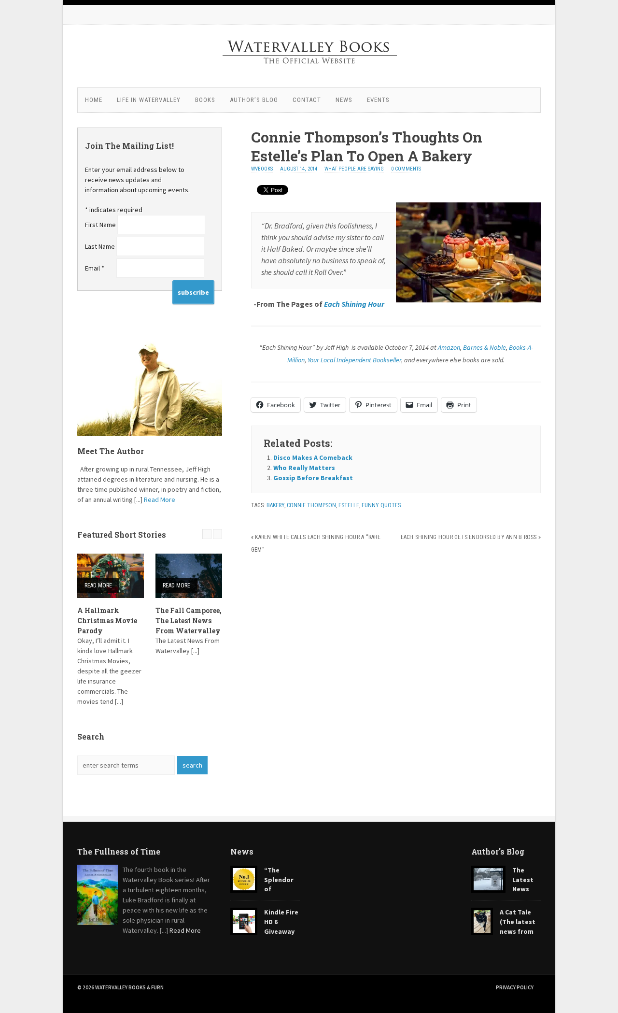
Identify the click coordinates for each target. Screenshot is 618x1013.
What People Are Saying (354, 169)
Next (217, 534)
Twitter (511, 14)
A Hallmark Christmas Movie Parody (107, 620)
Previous (206, 534)
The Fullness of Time (118, 851)
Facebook (492, 14)
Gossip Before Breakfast (313, 477)
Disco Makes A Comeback (312, 457)
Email (94, 268)
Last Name (100, 246)
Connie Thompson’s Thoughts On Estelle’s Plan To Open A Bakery (366, 146)
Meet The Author (110, 451)
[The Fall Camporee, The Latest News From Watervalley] (188, 576)
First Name (101, 224)
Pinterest (531, 14)
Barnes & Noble (484, 347)
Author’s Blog (254, 99)
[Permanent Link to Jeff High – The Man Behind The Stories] (149, 387)
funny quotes (381, 505)
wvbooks (262, 169)
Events (378, 99)
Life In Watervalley (149, 99)
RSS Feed (473, 14)
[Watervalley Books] (309, 75)
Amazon (449, 347)
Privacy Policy (515, 987)
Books (205, 99)
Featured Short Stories (121, 534)
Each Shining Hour (354, 304)
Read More (159, 499)
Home (93, 99)
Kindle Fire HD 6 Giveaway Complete (264, 926)
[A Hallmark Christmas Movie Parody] (110, 576)
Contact (307, 99)
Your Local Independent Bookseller (354, 360)
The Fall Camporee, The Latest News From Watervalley (188, 620)
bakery (275, 505)
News (344, 99)
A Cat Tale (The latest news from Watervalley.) (503, 926)
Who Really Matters (304, 467)
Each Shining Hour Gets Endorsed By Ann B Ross (469, 537)
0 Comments (406, 169)
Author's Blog (497, 851)
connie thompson (311, 505)
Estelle (348, 505)
